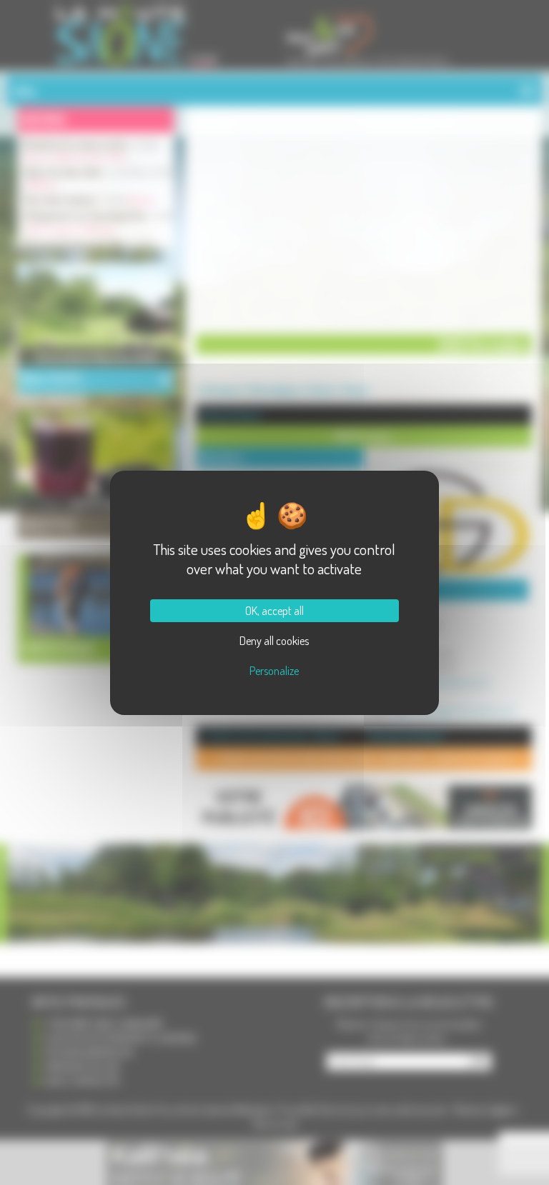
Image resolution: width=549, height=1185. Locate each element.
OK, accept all (274, 611)
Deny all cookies (274, 641)
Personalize (274, 671)
